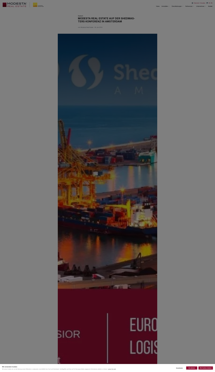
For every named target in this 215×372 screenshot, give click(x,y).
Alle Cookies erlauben (206, 368)
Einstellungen (179, 368)
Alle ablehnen (191, 368)
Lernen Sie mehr (112, 369)
